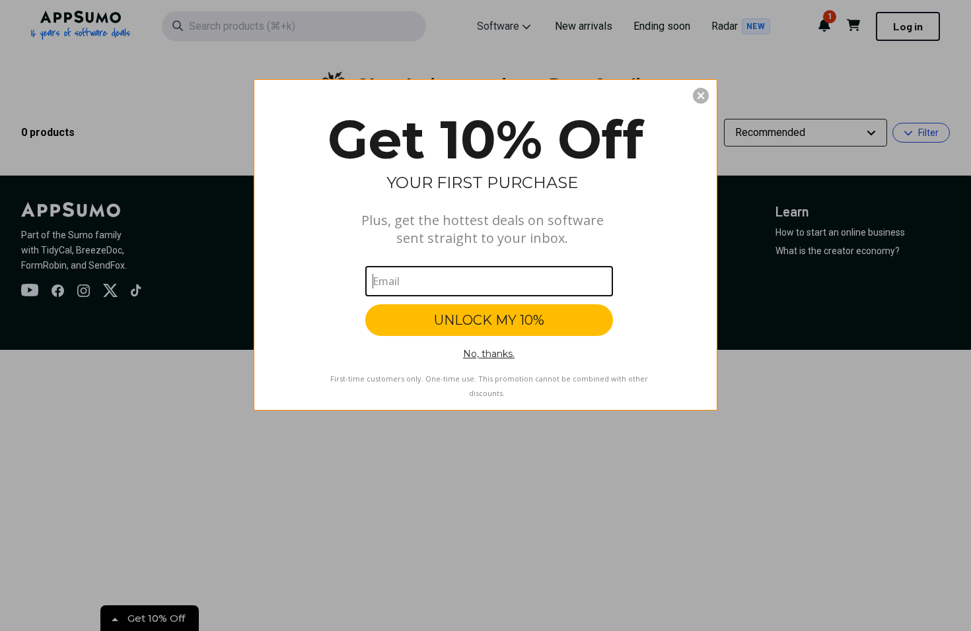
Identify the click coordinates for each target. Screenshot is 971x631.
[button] (701, 96)
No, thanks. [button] (489, 354)
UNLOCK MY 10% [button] (489, 320)
